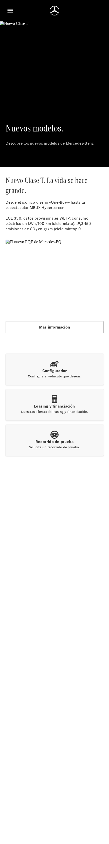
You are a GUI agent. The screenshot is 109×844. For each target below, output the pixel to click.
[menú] (10, 10)
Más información (54, 327)
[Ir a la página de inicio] (54, 10)
